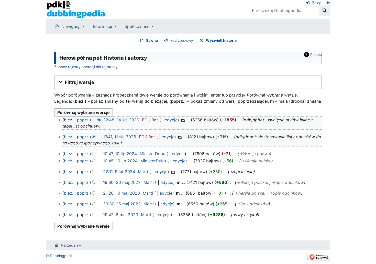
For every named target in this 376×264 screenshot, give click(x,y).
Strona (152, 40)
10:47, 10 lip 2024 (120, 153)
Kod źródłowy (181, 40)
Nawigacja (71, 26)
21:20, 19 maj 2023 (121, 193)
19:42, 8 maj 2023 (120, 214)
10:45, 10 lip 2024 (120, 160)
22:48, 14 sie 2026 (121, 119)
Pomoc (316, 54)
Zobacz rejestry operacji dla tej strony (86, 67)
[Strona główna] (76, 9)
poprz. (83, 119)
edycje (171, 119)
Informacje (103, 26)
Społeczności (137, 26)
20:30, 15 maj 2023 (122, 203)
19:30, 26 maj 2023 (122, 182)
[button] (188, 82)
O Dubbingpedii (59, 256)
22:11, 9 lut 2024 (119, 171)
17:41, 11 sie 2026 (119, 136)
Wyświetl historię (221, 40)
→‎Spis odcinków (288, 182)
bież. (68, 136)
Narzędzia (69, 245)
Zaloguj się (321, 3)
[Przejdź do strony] (324, 10)
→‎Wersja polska (254, 153)
